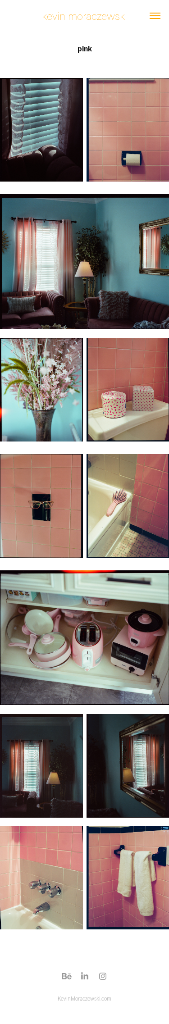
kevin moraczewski (84, 16)
